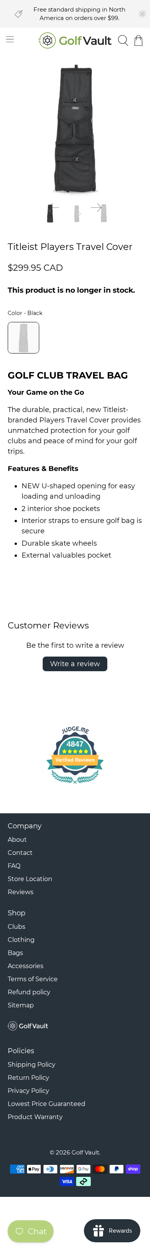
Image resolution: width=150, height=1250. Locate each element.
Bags (15, 953)
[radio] (23, 338)
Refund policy (29, 992)
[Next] (96, 207)
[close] (142, 14)
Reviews (20, 892)
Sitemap (21, 1005)
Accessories (25, 966)
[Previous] (54, 207)
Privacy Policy (28, 1090)
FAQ (14, 866)
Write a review (75, 664)
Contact (20, 852)
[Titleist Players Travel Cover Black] (75, 128)
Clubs (16, 926)
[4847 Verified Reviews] (75, 785)
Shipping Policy (31, 1064)
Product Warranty (35, 1117)
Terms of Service (33, 979)
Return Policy (28, 1077)
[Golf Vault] (75, 40)
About (17, 839)
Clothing (21, 939)
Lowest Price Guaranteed (46, 1104)
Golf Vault (85, 1152)
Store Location (30, 879)
